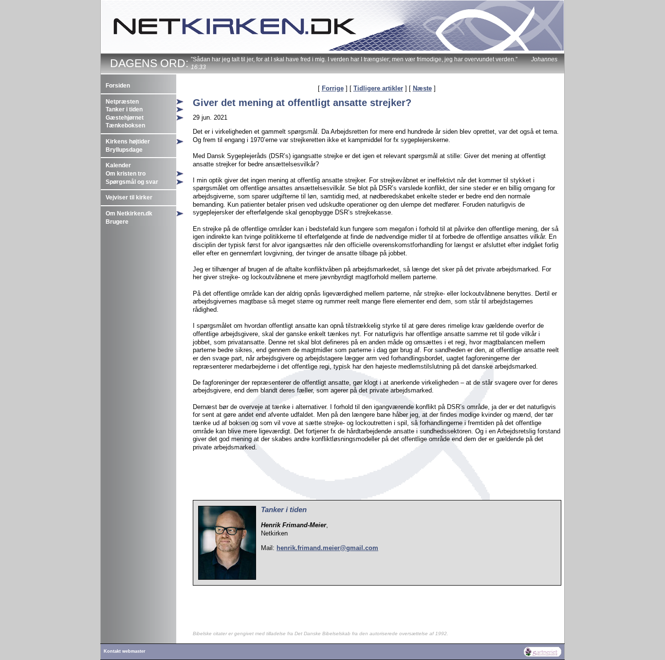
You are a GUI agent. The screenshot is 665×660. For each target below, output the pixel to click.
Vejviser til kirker (129, 197)
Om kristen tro (126, 174)
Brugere (117, 222)
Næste (422, 88)
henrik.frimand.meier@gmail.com (327, 548)
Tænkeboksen (125, 125)
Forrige (333, 88)
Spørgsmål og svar (132, 182)
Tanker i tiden (124, 109)
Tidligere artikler (378, 88)
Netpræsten (122, 102)
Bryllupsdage (124, 150)
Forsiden (118, 86)
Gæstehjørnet (125, 118)
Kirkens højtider (128, 141)
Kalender (118, 165)
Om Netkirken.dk (129, 213)
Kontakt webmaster (125, 651)
